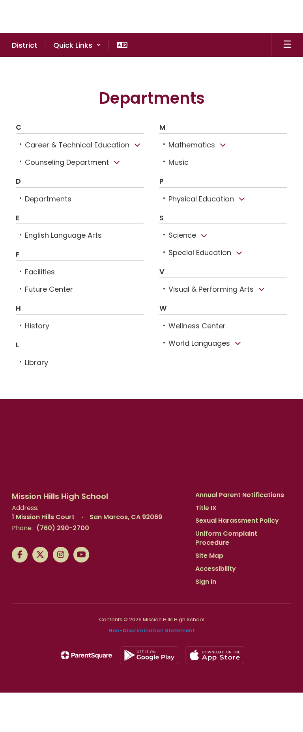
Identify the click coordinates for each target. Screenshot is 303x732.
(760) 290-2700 (62, 528)
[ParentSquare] (86, 655)
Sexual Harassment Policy (237, 520)
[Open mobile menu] (287, 45)
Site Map (209, 555)
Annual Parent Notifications (239, 494)
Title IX (206, 507)
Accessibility (215, 568)
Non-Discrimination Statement (151, 630)
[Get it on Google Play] (149, 655)
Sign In (205, 581)
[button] (77, 45)
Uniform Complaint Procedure (226, 538)
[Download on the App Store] (214, 655)
